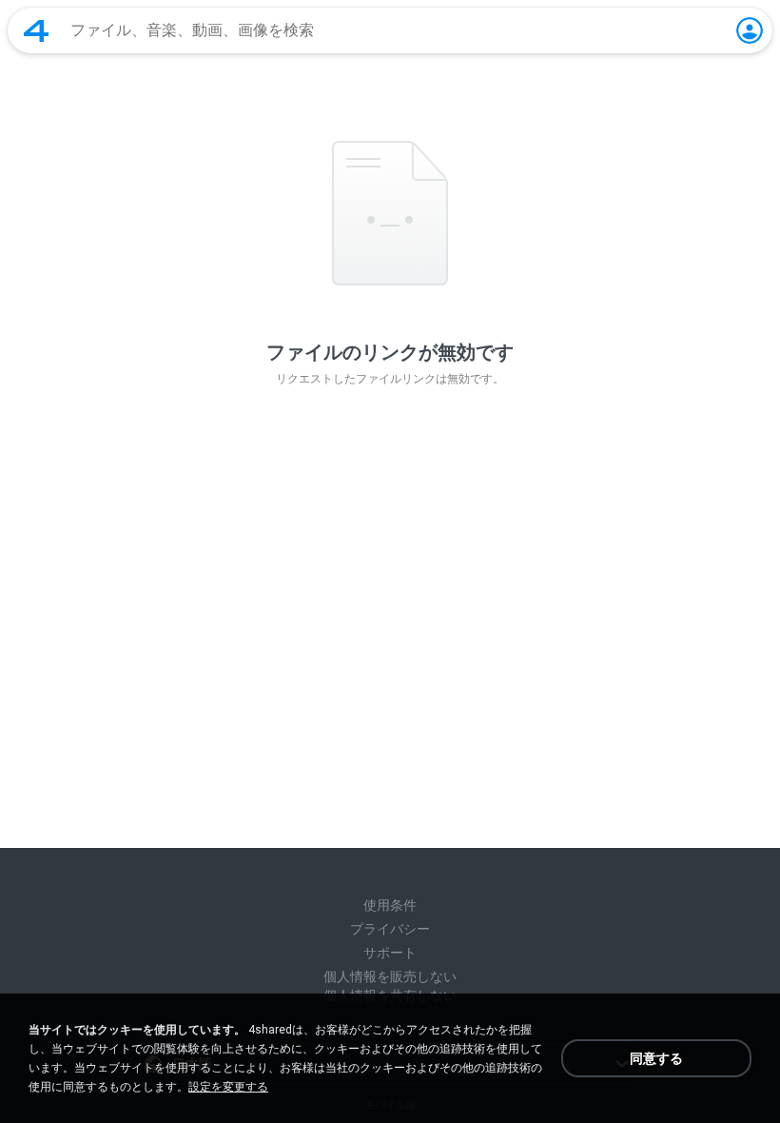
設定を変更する (228, 1086)
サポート (390, 952)
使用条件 (390, 905)
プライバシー (390, 928)
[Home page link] (36, 30)
